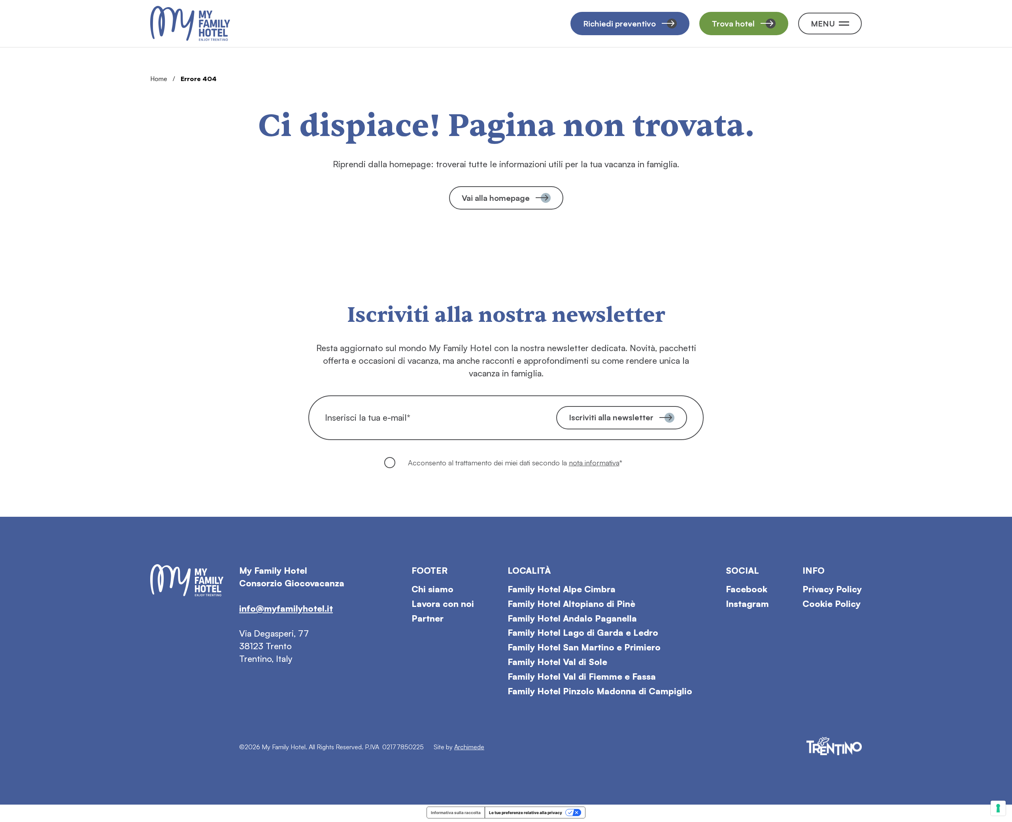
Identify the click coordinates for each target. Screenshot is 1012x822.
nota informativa (594, 462)
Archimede (469, 747)
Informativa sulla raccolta (456, 812)
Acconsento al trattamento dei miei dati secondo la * (515, 462)
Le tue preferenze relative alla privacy (525, 812)
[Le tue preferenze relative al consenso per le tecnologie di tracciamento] (998, 808)
